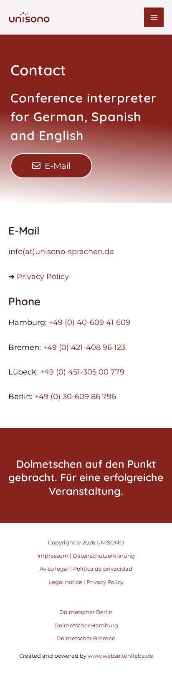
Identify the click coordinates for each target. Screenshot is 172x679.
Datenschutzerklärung (104, 555)
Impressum (52, 555)
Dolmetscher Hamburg (86, 625)
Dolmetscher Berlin (86, 612)
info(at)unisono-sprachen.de (61, 251)
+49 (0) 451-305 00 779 (82, 372)
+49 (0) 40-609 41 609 (89, 322)
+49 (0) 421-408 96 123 (84, 347)
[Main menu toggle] (154, 17)
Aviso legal (54, 568)
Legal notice (65, 582)
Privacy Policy (43, 276)
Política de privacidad (102, 568)
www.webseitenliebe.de (119, 655)
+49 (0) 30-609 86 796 (75, 396)
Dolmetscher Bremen (86, 638)
